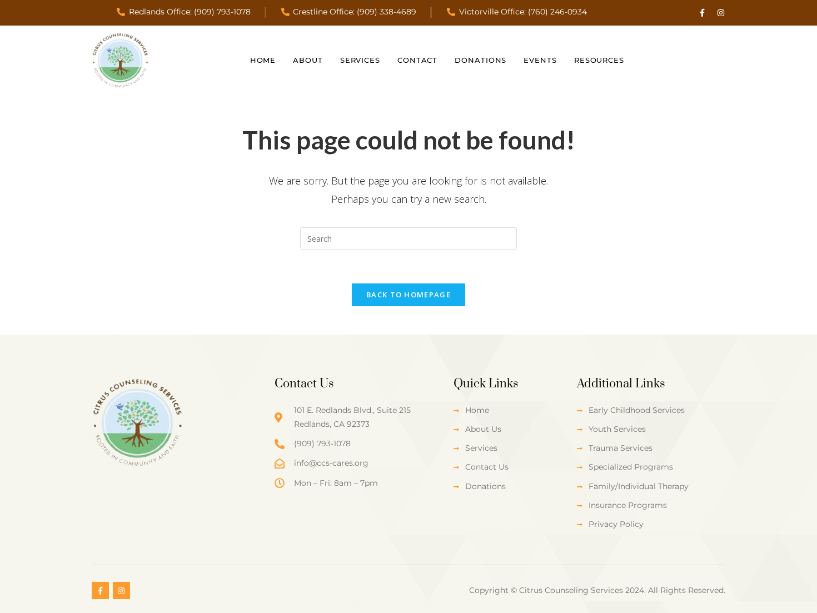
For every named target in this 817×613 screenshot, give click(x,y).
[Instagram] (721, 13)
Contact (417, 60)
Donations (480, 60)
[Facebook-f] (702, 13)
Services (360, 60)
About (308, 60)
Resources (599, 60)
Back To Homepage (408, 295)
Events (540, 60)
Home (263, 60)
